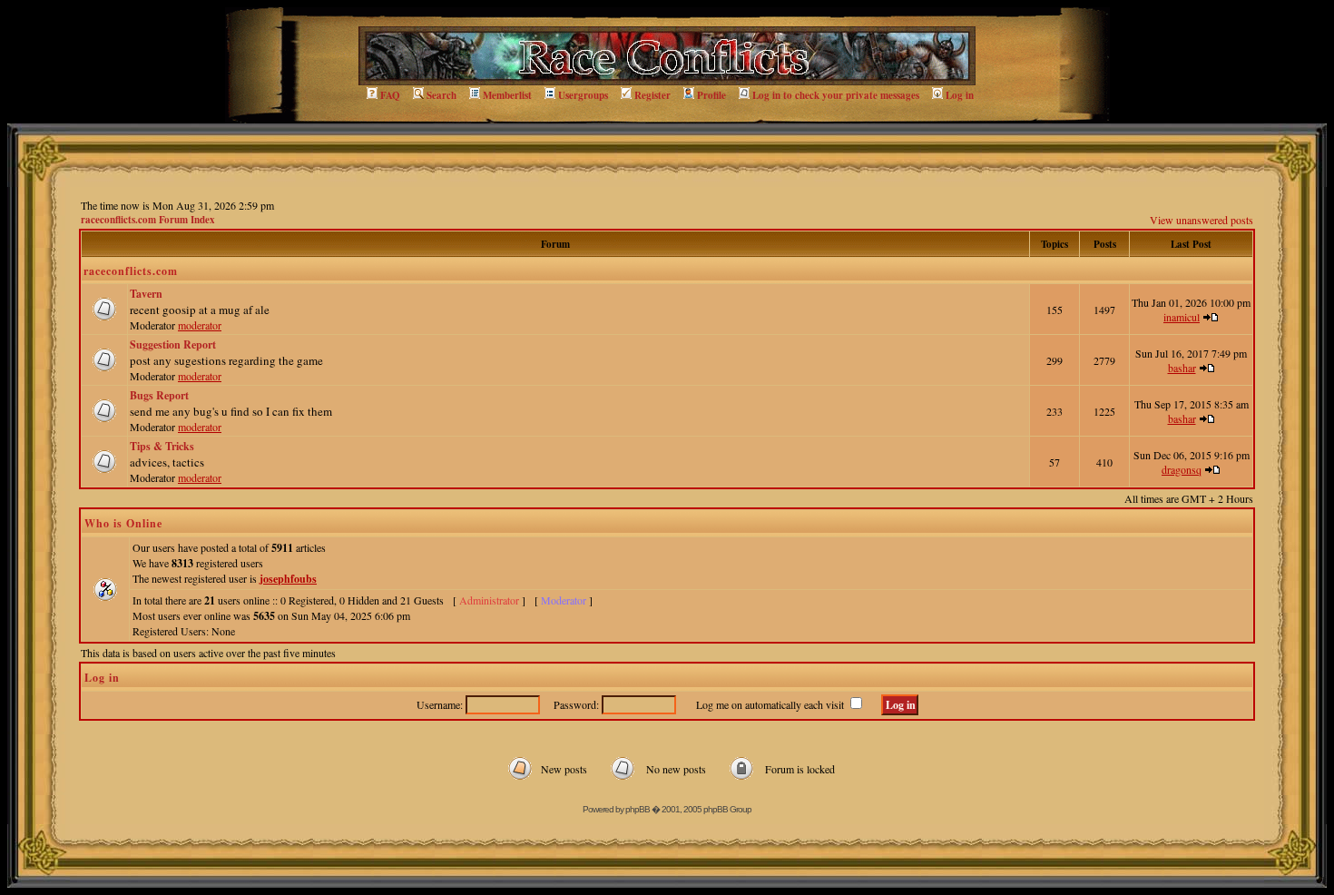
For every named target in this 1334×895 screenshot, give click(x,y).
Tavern (146, 293)
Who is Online (123, 523)
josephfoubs (288, 578)
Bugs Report (159, 395)
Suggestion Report (173, 344)
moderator (199, 325)
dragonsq (1182, 469)
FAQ (390, 95)
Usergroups (583, 95)
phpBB (637, 809)
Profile (711, 95)
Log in (960, 95)
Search (441, 95)
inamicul (1181, 317)
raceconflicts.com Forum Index (148, 219)
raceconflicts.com (130, 271)
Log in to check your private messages (835, 95)
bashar (1182, 367)
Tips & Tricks (162, 446)
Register (652, 95)
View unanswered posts (1201, 219)
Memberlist (507, 95)
